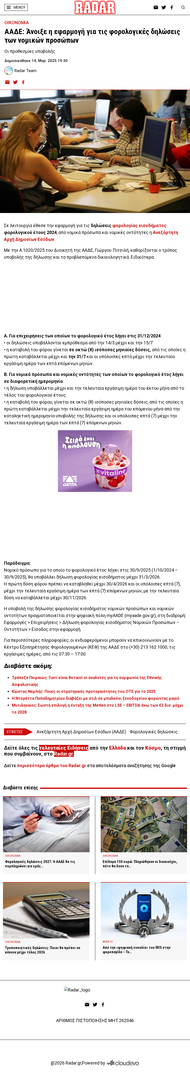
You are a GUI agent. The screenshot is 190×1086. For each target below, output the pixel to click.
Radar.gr (63, 754)
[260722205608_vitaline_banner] (95, 461)
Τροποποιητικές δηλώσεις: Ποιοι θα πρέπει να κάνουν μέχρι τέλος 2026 (42, 950)
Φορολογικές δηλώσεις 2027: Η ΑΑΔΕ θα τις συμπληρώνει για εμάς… (40, 863)
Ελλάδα (117, 748)
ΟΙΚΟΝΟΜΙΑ (16, 22)
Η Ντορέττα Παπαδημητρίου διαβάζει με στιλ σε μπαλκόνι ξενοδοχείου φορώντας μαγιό (95, 698)
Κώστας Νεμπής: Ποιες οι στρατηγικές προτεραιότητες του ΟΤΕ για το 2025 (84, 691)
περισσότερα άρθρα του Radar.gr (51, 765)
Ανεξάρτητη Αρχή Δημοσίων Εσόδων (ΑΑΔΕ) (81, 731)
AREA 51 (108, 941)
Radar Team (25, 70)
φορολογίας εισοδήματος (139, 225)
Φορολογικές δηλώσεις (154, 731)
